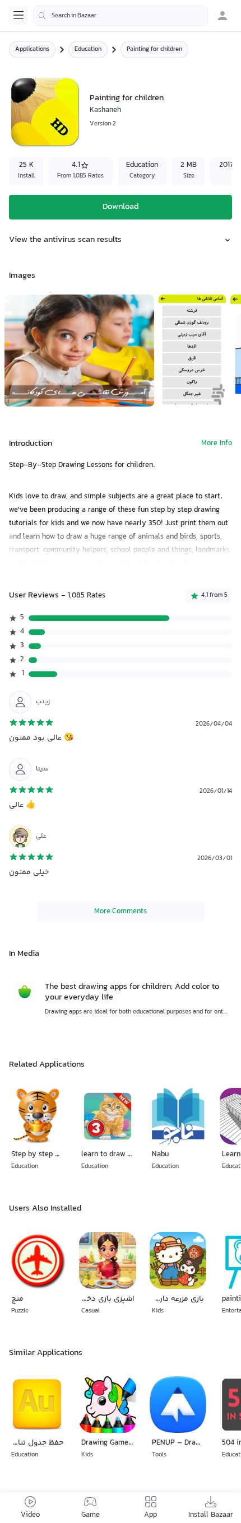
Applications (32, 49)
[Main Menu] (18, 15)
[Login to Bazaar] (222, 16)
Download (120, 207)
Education (88, 49)
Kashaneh (105, 110)
